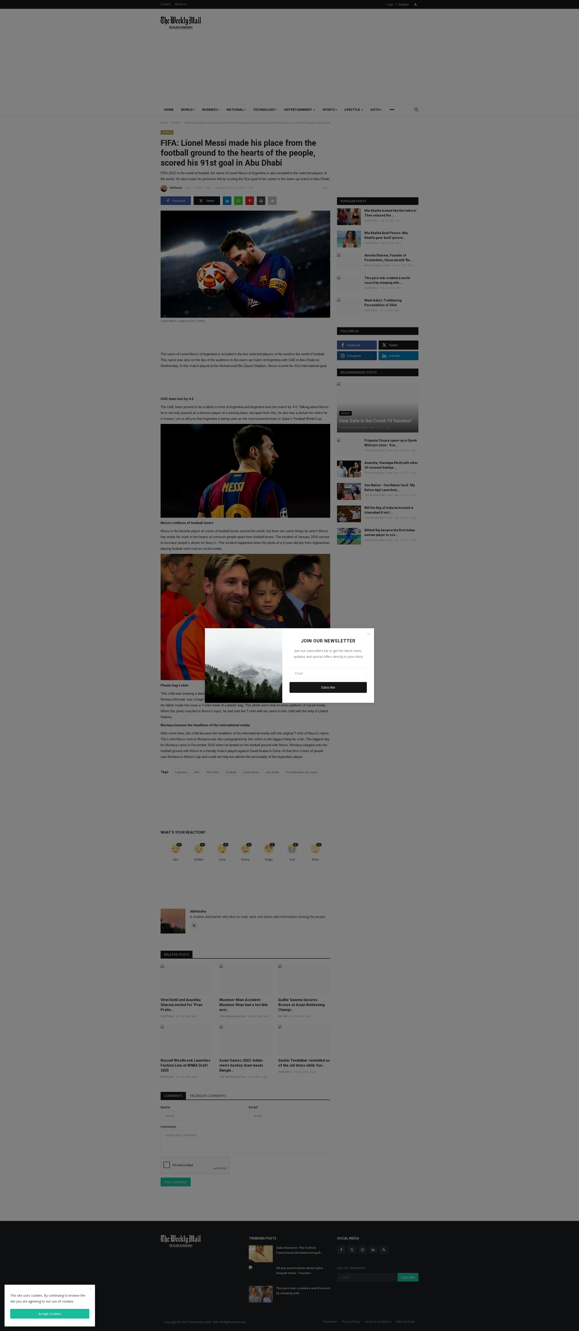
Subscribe (328, 687)
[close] (90, 1289)
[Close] (368, 634)
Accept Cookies (49, 1314)
